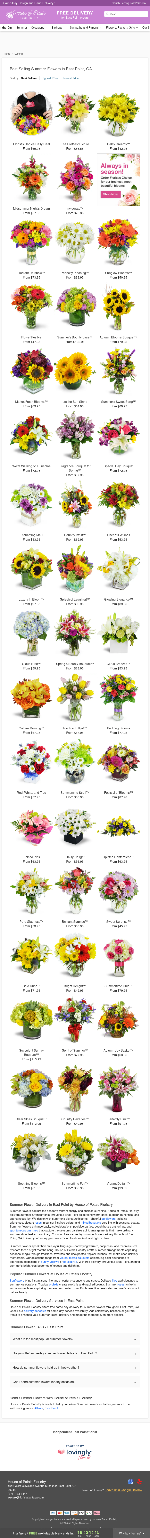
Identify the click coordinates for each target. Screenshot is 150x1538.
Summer (21, 27)
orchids (53, 1284)
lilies (114, 1280)
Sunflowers (17, 1280)
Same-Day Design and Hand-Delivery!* (29, 3)
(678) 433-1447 (17, 1494)
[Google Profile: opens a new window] (131, 1482)
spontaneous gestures (24, 1230)
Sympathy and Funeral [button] (84, 27)
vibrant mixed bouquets (74, 1258)
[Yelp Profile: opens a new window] (139, 1482)
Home (7, 53)
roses (38, 1222)
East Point (51, 1408)
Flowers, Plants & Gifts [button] (120, 27)
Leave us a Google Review (123, 1490)
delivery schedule (35, 1311)
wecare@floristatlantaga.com (26, 1497)
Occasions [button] (38, 27)
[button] (139, 1521)
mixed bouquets (91, 1222)
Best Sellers (29, 78)
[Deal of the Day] (118, 179)
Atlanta (38, 1408)
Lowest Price (71, 78)
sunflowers (109, 1218)
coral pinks (70, 1261)
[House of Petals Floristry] (26, 15)
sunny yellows (50, 1261)
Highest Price (50, 78)
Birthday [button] (57, 27)
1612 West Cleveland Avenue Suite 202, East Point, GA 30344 (42, 1488)
